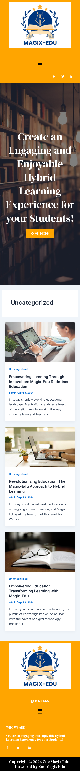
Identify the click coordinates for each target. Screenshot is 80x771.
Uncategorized (18, 369)
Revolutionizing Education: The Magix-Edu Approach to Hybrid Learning (37, 486)
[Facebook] (54, 76)
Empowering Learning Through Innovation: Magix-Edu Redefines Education (39, 381)
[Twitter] (63, 76)
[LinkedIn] (72, 76)
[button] (40, 64)
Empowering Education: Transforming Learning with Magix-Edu (33, 591)
